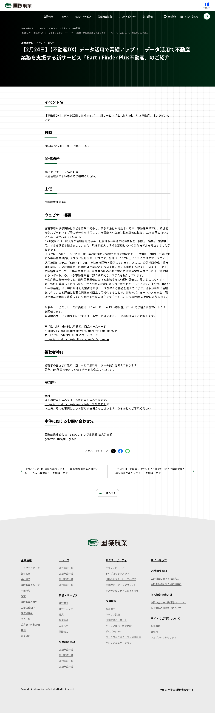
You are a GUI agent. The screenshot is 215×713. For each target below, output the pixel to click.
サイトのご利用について (165, 618)
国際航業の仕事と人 (116, 620)
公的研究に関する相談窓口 (165, 578)
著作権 (154, 631)
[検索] (206, 16)
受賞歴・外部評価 (30, 624)
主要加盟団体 (28, 607)
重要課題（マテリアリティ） (121, 585)
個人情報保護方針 (161, 595)
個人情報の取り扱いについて (166, 608)
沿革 (23, 596)
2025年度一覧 (66, 573)
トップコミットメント (117, 573)
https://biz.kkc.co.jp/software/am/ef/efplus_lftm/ (79, 331)
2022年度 (75, 28)
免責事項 (155, 626)
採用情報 (148, 16)
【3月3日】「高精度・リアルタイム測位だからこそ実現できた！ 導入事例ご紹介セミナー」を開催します (151, 471)
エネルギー (65, 625)
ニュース (64, 16)
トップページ (27, 28)
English (172, 16)
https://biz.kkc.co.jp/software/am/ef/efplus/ (76, 339)
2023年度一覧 (66, 585)
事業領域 (25, 590)
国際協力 (63, 631)
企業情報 (48, 16)
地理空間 (63, 603)
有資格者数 (27, 613)
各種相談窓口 (159, 571)
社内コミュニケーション (119, 642)
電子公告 (25, 635)
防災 (61, 614)
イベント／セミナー (58, 28)
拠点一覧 (25, 618)
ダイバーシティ (114, 631)
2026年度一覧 (66, 568)
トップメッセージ (30, 568)
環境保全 (63, 620)
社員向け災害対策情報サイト (176, 690)
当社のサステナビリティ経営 (121, 579)
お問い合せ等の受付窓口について (168, 602)
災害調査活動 (105, 16)
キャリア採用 (113, 614)
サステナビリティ (127, 16)
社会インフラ (66, 608)
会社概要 (25, 579)
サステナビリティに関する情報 (122, 590)
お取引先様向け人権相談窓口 (166, 584)
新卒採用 (110, 608)
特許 (23, 630)
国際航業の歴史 (29, 602)
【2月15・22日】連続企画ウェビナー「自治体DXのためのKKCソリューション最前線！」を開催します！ (61, 471)
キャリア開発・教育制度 (119, 625)
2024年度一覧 (66, 579)
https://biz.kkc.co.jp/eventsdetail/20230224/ (75, 404)
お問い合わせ (191, 16)
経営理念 (25, 573)
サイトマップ (159, 560)
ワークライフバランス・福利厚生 (123, 637)
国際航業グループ (30, 585)
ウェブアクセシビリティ (163, 637)
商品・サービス (83, 16)
